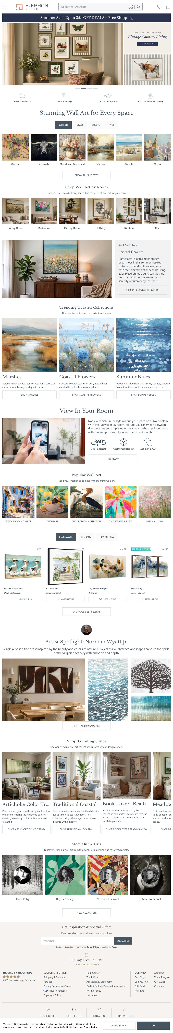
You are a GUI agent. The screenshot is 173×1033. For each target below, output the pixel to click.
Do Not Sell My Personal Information (106, 986)
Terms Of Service (94, 947)
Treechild (93, 593)
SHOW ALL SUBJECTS (86, 175)
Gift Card (140, 986)
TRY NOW (112, 458)
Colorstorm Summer (120, 521)
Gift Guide (159, 981)
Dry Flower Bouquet (98, 588)
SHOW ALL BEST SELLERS (86, 611)
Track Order (92, 977)
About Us (159, 972)
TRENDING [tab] (86, 537)
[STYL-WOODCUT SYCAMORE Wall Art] (151, 676)
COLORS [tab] (96, 125)
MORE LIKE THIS (25, 599)
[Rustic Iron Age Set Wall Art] (43, 690)
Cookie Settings (69, 1027)
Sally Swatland (53, 593)
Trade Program (162, 977)
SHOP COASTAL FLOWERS (142, 290)
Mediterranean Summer (18, 521)
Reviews (139, 990)
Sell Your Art (141, 981)
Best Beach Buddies (13, 588)
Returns (47, 981)
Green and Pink (154, 521)
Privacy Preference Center (57, 986)
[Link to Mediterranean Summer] (86, 54)
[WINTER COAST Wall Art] (151, 708)
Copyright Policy (52, 995)
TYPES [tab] (111, 125)
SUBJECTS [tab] (63, 125)
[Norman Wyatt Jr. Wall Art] (86, 629)
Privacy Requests (58, 990)
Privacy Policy (90, 1027)
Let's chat (91, 995)
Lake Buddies (52, 588)
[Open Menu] (4, 6)
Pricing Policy (93, 990)
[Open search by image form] (130, 7)
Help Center (93, 972)
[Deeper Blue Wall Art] (108, 690)
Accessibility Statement (99, 981)
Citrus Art (52, 521)
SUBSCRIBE (123, 940)
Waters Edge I (137, 588)
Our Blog (139, 977)
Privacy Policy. (111, 947)
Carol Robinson (138, 593)
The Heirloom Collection (86, 521)
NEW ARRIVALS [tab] (107, 537)
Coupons (159, 986)
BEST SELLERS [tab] (66, 537)
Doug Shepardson (12, 593)
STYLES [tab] (80, 125)
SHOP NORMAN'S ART (87, 726)
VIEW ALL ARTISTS (87, 912)
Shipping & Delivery (54, 977)
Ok (153, 1025)
